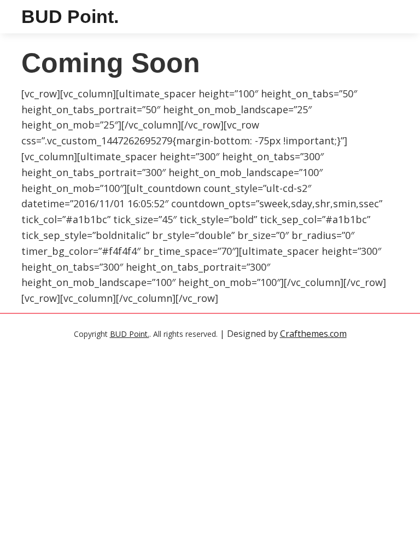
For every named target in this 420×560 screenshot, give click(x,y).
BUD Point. (70, 16)
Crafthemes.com (313, 334)
